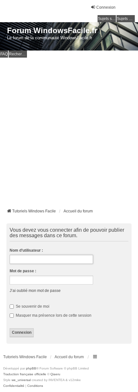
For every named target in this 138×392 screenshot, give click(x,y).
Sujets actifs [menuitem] (126, 18)
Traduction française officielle (24, 374)
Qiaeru (55, 374)
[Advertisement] (69, 130)
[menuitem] (13, 386)
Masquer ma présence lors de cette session (53, 315)
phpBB (31, 368)
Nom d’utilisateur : (26, 250)
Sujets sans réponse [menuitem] (107, 18)
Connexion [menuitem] (106, 7)
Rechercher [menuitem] (18, 54)
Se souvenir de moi (32, 306)
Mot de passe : (23, 271)
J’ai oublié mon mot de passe (35, 290)
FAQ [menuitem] (4, 54)
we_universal (21, 380)
